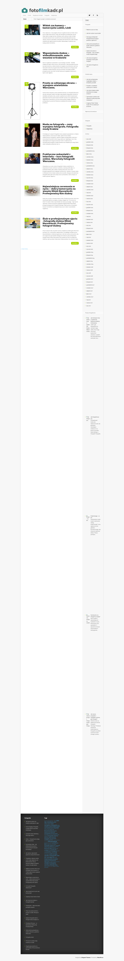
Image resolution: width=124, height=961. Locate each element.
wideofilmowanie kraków (50, 862)
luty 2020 (88, 246)
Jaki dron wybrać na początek (93, 33)
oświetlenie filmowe (47, 849)
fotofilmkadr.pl (52, 30)
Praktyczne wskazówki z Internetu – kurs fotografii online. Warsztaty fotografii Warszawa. (59, 158)
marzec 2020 (89, 243)
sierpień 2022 (89, 186)
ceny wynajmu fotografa (50, 824)
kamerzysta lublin (47, 843)
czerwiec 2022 (89, 189)
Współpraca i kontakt (38, 15)
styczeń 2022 (89, 204)
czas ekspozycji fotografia (51, 827)
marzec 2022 (89, 198)
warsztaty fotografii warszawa (54, 861)
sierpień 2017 (89, 291)
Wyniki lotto (54, 865)
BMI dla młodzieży (51, 821)
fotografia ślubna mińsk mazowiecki (51, 836)
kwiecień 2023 (89, 174)
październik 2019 (90, 258)
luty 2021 (88, 225)
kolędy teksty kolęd (50, 844)
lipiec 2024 (89, 154)
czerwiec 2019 (89, 264)
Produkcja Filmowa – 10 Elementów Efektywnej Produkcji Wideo (31, 925)
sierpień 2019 (89, 261)
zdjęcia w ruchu (49, 866)
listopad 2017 (89, 282)
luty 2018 (88, 273)
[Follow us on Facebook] (93, 15)
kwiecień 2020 (89, 240)
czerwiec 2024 (89, 157)
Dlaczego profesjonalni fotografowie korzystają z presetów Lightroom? (92, 38)
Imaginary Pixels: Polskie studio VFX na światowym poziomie (92, 104)
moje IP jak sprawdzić (51, 847)
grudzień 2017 (89, 279)
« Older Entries (24, 249)
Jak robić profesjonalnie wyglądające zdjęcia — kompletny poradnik (92, 81)
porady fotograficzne (53, 850)
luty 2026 (88, 139)
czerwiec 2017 (89, 296)
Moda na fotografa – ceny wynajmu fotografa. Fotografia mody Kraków (60, 126)
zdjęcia (45, 866)
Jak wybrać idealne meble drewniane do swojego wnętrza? (92, 92)
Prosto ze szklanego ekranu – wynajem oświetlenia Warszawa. (60, 85)
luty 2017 (88, 305)
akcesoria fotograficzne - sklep (50, 820)
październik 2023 (90, 165)
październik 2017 (90, 285)
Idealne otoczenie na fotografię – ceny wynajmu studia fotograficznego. (92, 52)
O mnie (29, 15)
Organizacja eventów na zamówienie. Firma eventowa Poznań (33, 948)
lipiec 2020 (89, 234)
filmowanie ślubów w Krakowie (50, 831)
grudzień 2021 (89, 207)
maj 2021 (88, 216)
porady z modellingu (52, 851)
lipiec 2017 (88, 294)
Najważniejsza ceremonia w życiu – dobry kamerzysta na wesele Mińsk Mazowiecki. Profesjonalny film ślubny (59, 190)
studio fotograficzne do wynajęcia (51, 856)
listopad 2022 (89, 180)
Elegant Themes (86, 957)
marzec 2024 (89, 163)
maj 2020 (88, 237)
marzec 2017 (89, 302)
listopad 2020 (89, 228)
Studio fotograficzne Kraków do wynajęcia (51, 858)
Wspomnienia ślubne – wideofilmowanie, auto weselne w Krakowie (56, 55)
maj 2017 (88, 299)
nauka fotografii (55, 848)
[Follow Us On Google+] (101, 15)
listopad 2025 (89, 145)
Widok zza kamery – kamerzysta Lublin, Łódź (57, 26)
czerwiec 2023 (89, 171)
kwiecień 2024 (89, 160)
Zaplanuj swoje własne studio (33, 896)
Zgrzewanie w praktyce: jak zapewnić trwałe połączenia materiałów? (93, 98)
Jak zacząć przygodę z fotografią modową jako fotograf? (92, 59)
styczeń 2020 (89, 249)
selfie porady (53, 854)
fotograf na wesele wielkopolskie (50, 839)
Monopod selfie (48, 848)
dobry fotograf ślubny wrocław (50, 828)
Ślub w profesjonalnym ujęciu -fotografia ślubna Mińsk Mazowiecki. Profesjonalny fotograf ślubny (60, 222)
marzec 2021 (89, 222)
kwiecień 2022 (89, 195)
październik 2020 (90, 231)
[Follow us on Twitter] (89, 15)
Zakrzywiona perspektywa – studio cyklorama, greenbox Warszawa (93, 45)
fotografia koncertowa (48, 834)
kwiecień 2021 (89, 219)
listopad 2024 (89, 148)
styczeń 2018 (89, 276)
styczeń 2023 (89, 177)
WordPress (100, 957)
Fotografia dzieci (30, 937)
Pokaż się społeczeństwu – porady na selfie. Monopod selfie (32, 912)
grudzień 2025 (89, 142)
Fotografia (46, 15)
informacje (52, 841)
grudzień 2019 (89, 252)
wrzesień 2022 (89, 183)
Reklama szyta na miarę (92, 29)
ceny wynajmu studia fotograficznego (52, 826)
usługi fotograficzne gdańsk (51, 859)
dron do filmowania (49, 830)
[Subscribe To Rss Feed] (97, 15)
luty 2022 (88, 201)
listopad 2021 (89, 210)
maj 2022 (88, 192)
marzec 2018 (89, 270)
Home (24, 15)
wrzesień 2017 (89, 288)
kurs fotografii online (50, 845)
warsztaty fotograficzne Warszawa (50, 861)
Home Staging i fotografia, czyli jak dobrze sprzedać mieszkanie (32, 828)
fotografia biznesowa (50, 833)
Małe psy (52, 846)
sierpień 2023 (89, 168)
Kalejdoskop (54, 15)
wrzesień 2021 (89, 213)
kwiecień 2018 (89, 267)
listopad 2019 (89, 255)
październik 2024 (90, 151)
